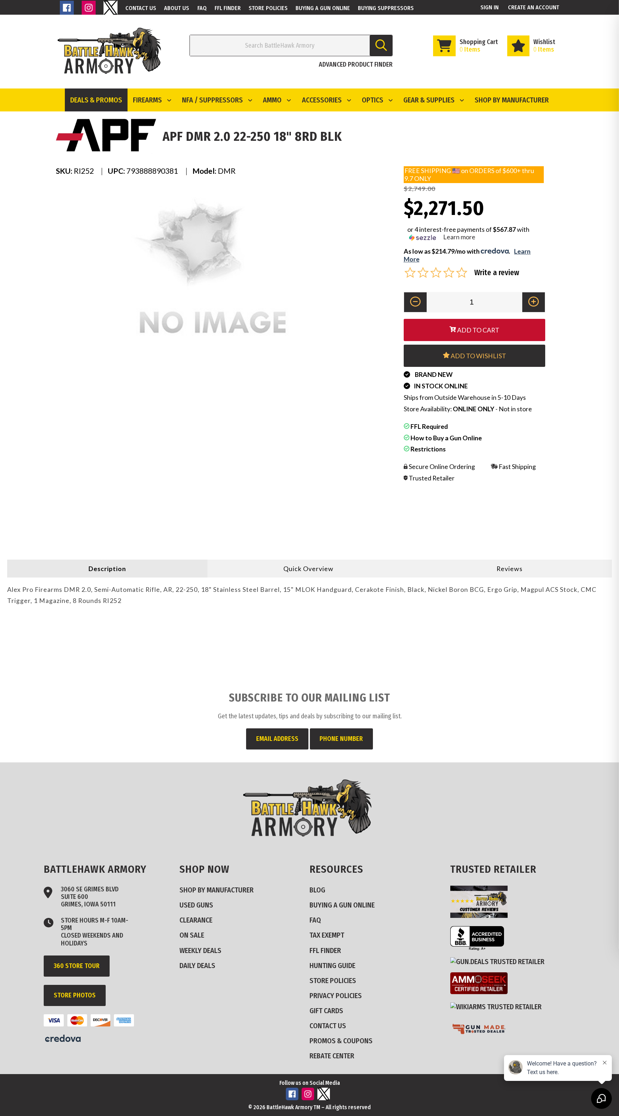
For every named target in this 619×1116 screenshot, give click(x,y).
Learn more (459, 237)
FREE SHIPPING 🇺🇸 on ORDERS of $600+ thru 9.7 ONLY (469, 174)
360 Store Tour (77, 966)
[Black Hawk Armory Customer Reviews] (481, 915)
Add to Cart (477, 330)
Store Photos (75, 995)
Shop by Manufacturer (512, 100)
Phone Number (341, 739)
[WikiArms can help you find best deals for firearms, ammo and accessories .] (498, 1006)
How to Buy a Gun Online (445, 438)
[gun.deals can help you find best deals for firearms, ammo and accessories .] (500, 961)
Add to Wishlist (478, 356)
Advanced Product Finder (356, 64)
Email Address (277, 739)
